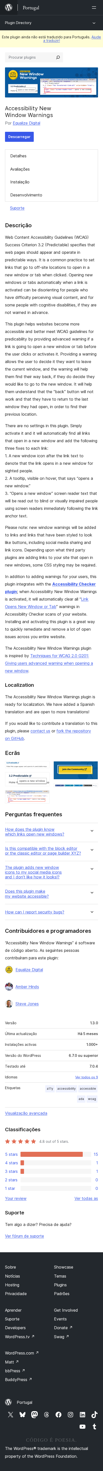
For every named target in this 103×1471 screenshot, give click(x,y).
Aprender (13, 1310)
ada (81, 1099)
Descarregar (19, 137)
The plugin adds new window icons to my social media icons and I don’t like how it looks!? (33, 872)
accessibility (66, 1088)
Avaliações (20, 169)
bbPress (15, 1370)
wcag (92, 1099)
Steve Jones (27, 1003)
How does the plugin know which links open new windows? (34, 832)
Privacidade (16, 1293)
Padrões (62, 1293)
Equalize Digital (26, 123)
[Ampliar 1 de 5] (42, 767)
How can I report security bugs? (34, 912)
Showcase (63, 1267)
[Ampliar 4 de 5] (91, 767)
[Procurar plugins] (58, 57)
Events (60, 1318)
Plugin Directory (18, 23)
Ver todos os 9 (86, 1077)
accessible (88, 1088)
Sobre (10, 1267)
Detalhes (18, 155)
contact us (40, 730)
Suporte (17, 207)
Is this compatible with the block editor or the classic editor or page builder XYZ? (43, 851)
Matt (12, 1362)
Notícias (12, 1276)
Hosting (12, 1284)
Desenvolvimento (26, 194)
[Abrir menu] (95, 7)
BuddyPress (18, 1379)
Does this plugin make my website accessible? (27, 893)
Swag (61, 1336)
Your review (15, 1198)
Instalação (20, 181)
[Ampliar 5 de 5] (91, 790)
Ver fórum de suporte (24, 1235)
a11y (50, 1088)
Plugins (60, 1284)
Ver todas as (86, 1198)
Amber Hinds (27, 986)
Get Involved (66, 1310)
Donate (63, 1327)
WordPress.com (22, 1352)
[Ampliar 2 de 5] (42, 778)
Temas (60, 1276)
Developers (15, 1327)
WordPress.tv (20, 1336)
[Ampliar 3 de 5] (42, 797)
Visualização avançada (26, 1113)
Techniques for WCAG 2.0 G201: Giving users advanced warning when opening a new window (49, 663)
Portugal (24, 1402)
